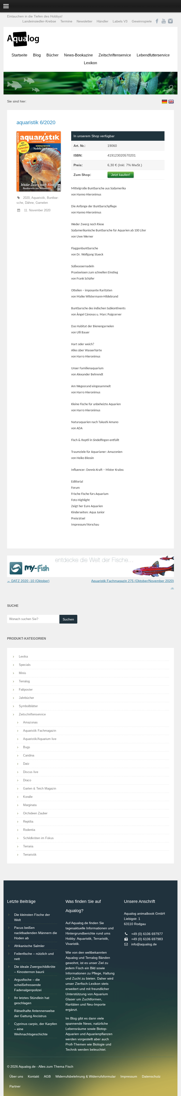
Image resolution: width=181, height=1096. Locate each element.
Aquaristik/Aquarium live (39, 739)
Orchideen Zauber (35, 813)
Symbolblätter (28, 706)
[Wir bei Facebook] (157, 21)
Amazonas (30, 722)
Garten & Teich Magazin (39, 788)
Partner (15, 1086)
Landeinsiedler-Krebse (39, 21)
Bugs (26, 747)
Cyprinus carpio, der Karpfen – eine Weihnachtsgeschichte (35, 1029)
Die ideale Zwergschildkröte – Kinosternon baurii (34, 969)
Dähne (29, 202)
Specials (25, 665)
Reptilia (28, 821)
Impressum (128, 1076)
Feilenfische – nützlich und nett (34, 956)
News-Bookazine (78, 55)
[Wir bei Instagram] (170, 21)
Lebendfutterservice (153, 55)
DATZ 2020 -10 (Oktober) (28, 581)
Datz (26, 763)
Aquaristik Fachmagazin (39, 730)
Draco (27, 780)
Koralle (28, 797)
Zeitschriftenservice (115, 55)
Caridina (28, 755)
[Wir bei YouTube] (164, 21)
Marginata (30, 805)
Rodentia (29, 830)
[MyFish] (90, 576)
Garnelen (42, 202)
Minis (22, 673)
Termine (66, 21)
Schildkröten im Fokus (38, 838)
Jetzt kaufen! (120, 175)
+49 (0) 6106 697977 (147, 934)
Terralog (24, 681)
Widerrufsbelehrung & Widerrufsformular (85, 1076)
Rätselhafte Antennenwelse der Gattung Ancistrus (34, 1013)
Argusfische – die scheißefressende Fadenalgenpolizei (27, 985)
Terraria (28, 846)
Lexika (23, 656)
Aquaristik (38, 198)
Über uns (16, 1076)
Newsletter (84, 21)
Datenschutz (151, 1076)
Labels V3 (120, 21)
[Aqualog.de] (23, 45)
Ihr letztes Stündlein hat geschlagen (31, 1000)
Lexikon (90, 63)
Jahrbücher (26, 698)
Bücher (52, 55)
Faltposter (26, 689)
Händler (102, 21)
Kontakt (33, 1076)
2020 (26, 198)
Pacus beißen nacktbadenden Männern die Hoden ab (35, 933)
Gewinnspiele (142, 21)
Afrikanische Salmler (29, 946)
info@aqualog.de (144, 944)
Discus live (30, 772)
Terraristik (30, 854)
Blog (37, 55)
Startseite (19, 55)
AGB (47, 1076)
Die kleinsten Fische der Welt (32, 917)
